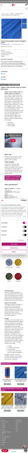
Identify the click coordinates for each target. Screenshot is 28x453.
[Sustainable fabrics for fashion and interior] (13, 5)
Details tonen (21, 240)
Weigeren (14, 251)
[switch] (25, 227)
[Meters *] (14, 50)
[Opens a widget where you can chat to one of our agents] (4, 450)
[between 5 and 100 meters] (14, 53)
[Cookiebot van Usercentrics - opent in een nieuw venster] (21, 200)
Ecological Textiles (5, 44)
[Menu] (1, 5)
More (9, 85)
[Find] (26, 8)
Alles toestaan (14, 244)
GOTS (3, 74)
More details (7, 384)
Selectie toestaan (14, 247)
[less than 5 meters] (14, 54)
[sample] (14, 56)
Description (4, 85)
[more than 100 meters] (14, 52)
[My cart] (26, 5)
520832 (4, 79)
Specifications (15, 85)
